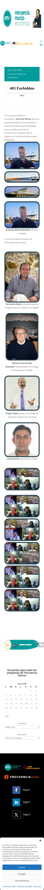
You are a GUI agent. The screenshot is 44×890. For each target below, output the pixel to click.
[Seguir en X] (16, 815)
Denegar (22, 874)
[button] (40, 840)
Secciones (22, 734)
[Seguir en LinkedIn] (16, 802)
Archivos (22, 723)
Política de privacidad (24, 886)
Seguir (26, 789)
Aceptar (22, 867)
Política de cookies (9, 886)
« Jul (6, 715)
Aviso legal (37, 886)
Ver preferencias (22, 880)
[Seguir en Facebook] (16, 790)
